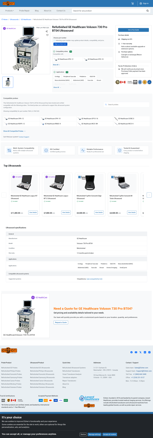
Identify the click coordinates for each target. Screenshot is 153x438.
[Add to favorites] (47, 35)
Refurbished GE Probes (9, 368)
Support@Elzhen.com (144, 371)
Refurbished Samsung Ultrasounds (42, 377)
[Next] (149, 195)
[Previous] (3, 195)
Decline (83, 434)
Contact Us (61, 11)
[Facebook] (131, 352)
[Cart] (132, 3)
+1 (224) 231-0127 (137, 377)
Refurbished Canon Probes (10, 381)
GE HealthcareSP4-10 (95, 59)
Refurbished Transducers (71, 371)
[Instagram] (149, 352)
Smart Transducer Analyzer (72, 374)
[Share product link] (46, 31)
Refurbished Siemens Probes (11, 387)
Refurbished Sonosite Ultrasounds (42, 374)
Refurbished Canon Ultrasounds (41, 381)
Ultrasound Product (37, 363)
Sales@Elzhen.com (141, 368)
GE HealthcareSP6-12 (65, 59)
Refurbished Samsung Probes (11, 377)
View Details (33, 212)
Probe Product (6, 363)
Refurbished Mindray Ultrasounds (42, 384)
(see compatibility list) (94, 279)
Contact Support (24, 137)
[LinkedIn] (145, 352)
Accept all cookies (109, 434)
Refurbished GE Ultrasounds (40, 368)
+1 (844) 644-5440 (139, 374)
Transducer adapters (69, 377)
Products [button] (9, 11)
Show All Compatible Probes (13, 131)
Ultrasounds (14, 19)
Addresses (97, 363)
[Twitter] (140, 352)
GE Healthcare (26, 19)
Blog (37, 11)
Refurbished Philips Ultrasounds (41, 371)
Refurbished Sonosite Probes (11, 374)
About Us (47, 11)
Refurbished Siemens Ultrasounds (42, 387)
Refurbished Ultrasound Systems (74, 368)
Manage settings (94, 434)
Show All (55, 65)
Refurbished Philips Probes (10, 371)
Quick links (66, 363)
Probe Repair (24, 11)
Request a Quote (61, 322)
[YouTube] (136, 352)
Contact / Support (132, 363)
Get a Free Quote (133, 30)
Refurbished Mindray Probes (11, 384)
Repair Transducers (69, 381)
